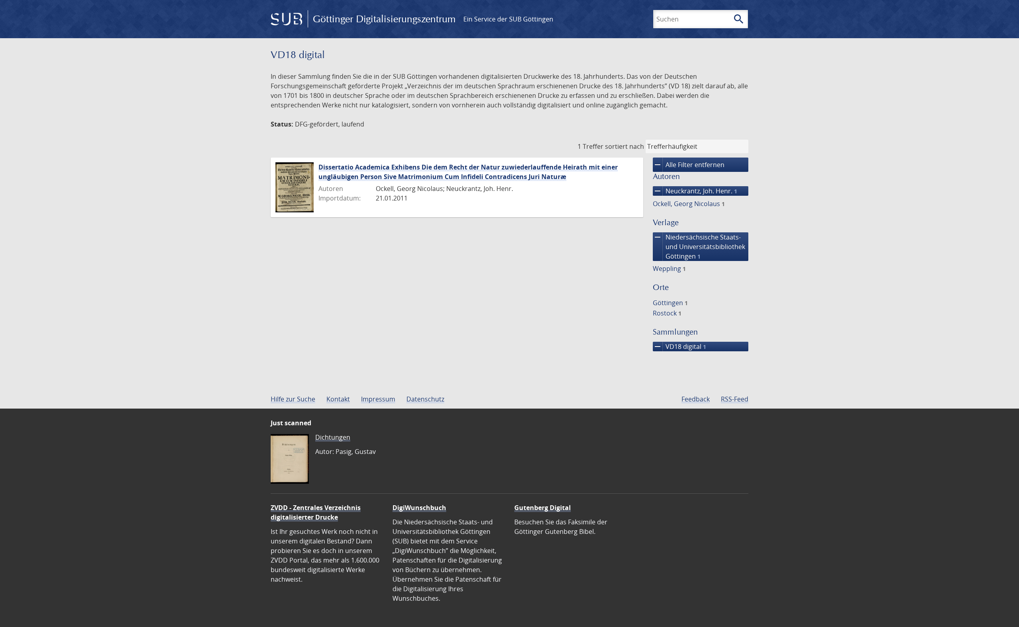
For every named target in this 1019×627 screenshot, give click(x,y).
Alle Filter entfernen (688, 164)
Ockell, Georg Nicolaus (689, 203)
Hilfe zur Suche (293, 399)
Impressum (378, 399)
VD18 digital (679, 346)
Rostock (667, 313)
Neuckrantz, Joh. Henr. (695, 191)
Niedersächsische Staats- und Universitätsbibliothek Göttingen (699, 246)
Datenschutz (425, 399)
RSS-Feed (734, 399)
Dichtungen (332, 437)
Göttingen (670, 302)
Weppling (669, 268)
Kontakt (338, 399)
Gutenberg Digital (542, 507)
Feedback (695, 399)
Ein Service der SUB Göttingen (508, 19)
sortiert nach (624, 146)
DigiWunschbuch (419, 507)
